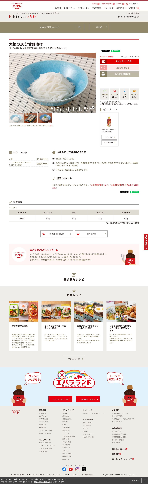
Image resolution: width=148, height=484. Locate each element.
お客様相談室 (121, 8)
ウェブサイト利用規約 (42, 482)
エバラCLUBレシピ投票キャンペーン (94, 413)
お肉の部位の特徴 (57, 234)
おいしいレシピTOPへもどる (128, 17)
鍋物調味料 (42, 425)
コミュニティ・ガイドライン (72, 475)
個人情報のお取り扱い (88, 475)
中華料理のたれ (43, 419)
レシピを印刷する (123, 74)
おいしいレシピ (83, 8)
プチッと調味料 (43, 422)
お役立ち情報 (97, 8)
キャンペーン (109, 8)
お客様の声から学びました (120, 434)
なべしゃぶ (65, 451)
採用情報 (94, 4)
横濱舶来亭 (65, 459)
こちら (50, 126)
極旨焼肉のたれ (67, 419)
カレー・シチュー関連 (45, 430)
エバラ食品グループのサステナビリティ (123, 419)
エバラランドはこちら (60, 399)
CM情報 (85, 431)
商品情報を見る (108, 143)
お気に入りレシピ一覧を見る (128, 57)
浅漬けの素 (65, 439)
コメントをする (123, 67)
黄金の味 (65, 413)
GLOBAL (119, 4)
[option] (23, 326)
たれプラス (65, 433)
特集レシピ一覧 (74, 359)
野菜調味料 (42, 428)
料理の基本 (91, 234)
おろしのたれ (66, 428)
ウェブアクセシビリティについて (35, 475)
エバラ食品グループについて (120, 413)
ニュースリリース (117, 422)
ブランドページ (69, 8)
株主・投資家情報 (117, 416)
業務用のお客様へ (107, 4)
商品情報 (58, 8)
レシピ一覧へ (109, 137)
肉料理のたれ (43, 416)
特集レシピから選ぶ (45, 443)
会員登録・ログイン (87, 399)
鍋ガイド (85, 428)
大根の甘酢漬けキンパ (99, 185)
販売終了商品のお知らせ (119, 437)
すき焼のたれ (66, 448)
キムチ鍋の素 (66, 445)
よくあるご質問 (116, 431)
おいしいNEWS (87, 423)
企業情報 (132, 8)
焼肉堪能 (65, 422)
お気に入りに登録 (123, 61)
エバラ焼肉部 (87, 425)
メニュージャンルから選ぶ (47, 446)
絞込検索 (99, 27)
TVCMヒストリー (88, 434)
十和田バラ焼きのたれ (68, 436)
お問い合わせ (116, 443)
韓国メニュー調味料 (45, 433)
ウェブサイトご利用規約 (17, 475)
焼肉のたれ (42, 413)
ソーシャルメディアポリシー (54, 475)
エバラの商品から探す (45, 448)
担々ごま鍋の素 (67, 453)
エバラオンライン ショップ (122, 459)
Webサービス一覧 (88, 437)
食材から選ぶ (43, 451)
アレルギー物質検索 (118, 440)
